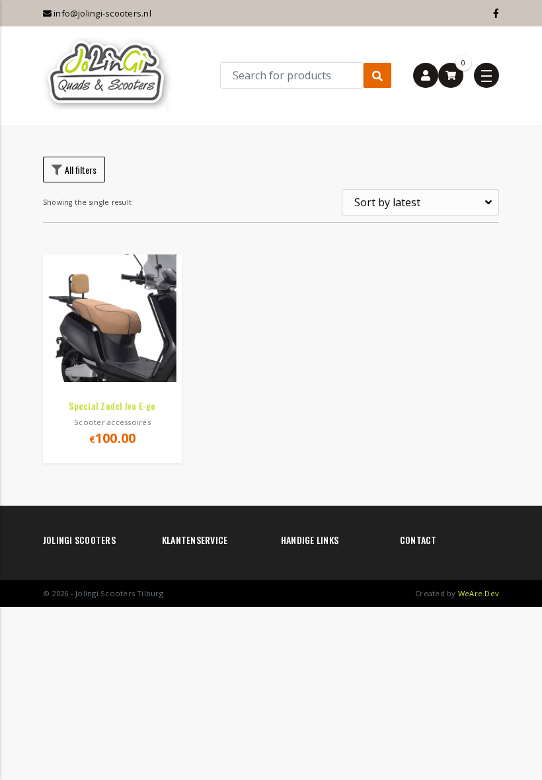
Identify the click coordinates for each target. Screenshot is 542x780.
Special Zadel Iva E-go (112, 405)
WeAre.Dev (478, 593)
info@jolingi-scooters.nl (101, 13)
